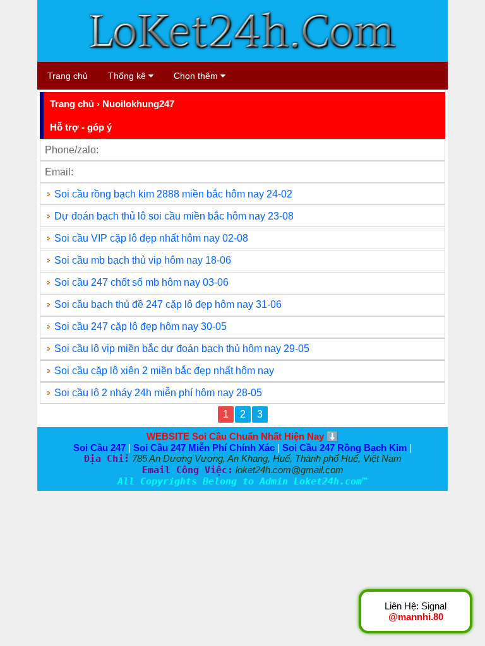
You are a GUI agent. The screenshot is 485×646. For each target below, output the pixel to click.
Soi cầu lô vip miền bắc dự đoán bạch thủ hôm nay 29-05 (181, 348)
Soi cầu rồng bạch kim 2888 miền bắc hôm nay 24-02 (173, 194)
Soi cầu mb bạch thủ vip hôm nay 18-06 (142, 260)
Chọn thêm (197, 76)
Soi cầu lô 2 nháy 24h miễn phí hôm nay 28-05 (158, 392)
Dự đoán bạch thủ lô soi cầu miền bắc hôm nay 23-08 (174, 216)
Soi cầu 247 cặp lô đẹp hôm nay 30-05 (140, 326)
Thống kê (128, 76)
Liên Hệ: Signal (415, 611)
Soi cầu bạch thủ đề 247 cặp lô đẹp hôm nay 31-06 (168, 304)
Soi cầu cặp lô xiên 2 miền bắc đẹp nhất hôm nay (164, 370)
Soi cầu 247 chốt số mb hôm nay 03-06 (141, 282)
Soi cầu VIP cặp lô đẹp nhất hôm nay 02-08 (151, 238)
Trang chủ (67, 76)
